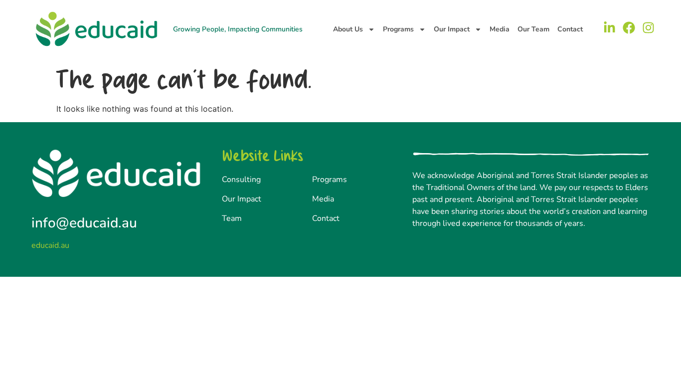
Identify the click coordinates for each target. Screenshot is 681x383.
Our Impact (452, 29)
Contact (570, 29)
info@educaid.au (84, 222)
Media (500, 29)
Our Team (533, 29)
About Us (348, 29)
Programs (398, 29)
